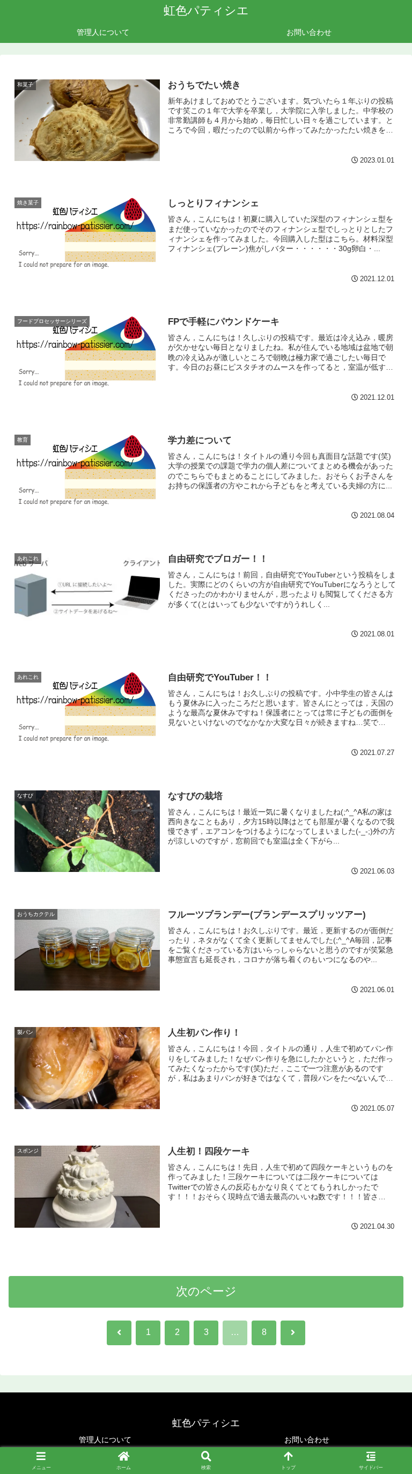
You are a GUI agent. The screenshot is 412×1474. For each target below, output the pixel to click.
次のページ (206, 1291)
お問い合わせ (306, 1439)
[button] (380, 1383)
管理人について (105, 1439)
